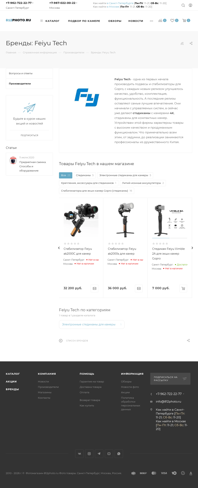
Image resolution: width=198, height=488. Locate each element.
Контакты (44, 397)
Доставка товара (91, 386)
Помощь (87, 373)
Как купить (87, 405)
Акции (11, 381)
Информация (132, 373)
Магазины (44, 392)
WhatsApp (119, 454)
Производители (48, 386)
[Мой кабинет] (190, 5)
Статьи (11, 148)
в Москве (113, 6)
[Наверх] (179, 346)
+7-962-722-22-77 (19, 3)
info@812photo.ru (168, 401)
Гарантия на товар (92, 381)
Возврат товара (90, 400)
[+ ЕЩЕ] (152, 21)
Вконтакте (79, 454)
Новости (43, 381)
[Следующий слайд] (192, 248)
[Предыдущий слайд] (59, 248)
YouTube (109, 454)
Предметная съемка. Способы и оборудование (32, 166)
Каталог (13, 373)
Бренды (12, 389)
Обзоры (126, 381)
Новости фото (130, 386)
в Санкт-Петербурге (120, 3)
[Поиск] (183, 5)
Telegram (99, 454)
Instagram (89, 454)
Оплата (84, 392)
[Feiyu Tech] (86, 97)
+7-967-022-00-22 (62, 3)
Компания (47, 373)
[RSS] (182, 43)
